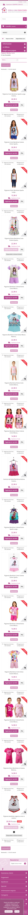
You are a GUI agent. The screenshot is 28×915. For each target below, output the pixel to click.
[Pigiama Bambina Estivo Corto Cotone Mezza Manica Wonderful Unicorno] (14, 370)
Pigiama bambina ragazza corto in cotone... (14, 817)
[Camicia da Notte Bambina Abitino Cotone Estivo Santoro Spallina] (14, 467)
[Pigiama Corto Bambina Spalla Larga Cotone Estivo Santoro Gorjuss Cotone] (14, 81)
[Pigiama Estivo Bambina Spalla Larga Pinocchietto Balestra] (14, 178)
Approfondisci (8, 911)
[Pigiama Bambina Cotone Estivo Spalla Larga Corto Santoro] (14, 515)
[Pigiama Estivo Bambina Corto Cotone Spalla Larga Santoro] (14, 226)
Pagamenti (5, 877)
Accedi (24, 1)
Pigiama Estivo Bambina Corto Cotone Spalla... (14, 239)
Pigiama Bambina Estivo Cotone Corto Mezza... (14, 432)
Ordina (4, 59)
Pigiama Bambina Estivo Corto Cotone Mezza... (14, 384)
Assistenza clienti (7, 873)
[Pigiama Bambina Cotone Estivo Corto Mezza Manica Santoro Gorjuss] (14, 274)
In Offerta (6, 47)
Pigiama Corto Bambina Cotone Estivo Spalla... (14, 143)
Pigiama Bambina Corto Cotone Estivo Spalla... (14, 576)
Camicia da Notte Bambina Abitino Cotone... (14, 480)
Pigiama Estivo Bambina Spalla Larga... (14, 191)
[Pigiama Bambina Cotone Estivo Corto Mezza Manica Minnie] (14, 707)
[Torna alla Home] (2, 39)
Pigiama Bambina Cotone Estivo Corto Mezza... (14, 287)
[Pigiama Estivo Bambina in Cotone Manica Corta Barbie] (14, 755)
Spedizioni (4, 882)
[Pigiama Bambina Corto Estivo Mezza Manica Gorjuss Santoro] (14, 322)
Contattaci (20, 1)
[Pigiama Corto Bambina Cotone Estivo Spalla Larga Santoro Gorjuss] (14, 129)
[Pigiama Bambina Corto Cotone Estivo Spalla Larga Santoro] (14, 563)
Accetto (17, 911)
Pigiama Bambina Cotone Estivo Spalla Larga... (14, 528)
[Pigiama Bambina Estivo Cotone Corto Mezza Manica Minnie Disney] (14, 418)
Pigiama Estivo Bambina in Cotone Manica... (14, 769)
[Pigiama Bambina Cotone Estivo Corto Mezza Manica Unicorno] (14, 611)
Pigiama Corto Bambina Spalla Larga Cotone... (14, 95)
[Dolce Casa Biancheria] (14, 10)
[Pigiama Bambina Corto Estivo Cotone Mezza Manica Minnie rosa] (14, 659)
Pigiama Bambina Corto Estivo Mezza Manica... (14, 335)
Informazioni (7, 44)
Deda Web (24, 912)
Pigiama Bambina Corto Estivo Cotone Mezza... (14, 673)
